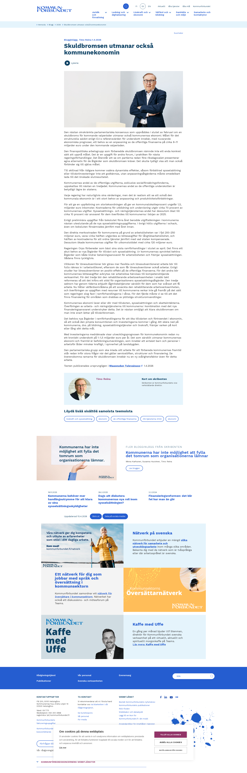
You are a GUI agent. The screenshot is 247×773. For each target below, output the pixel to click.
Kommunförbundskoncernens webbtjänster (68, 762)
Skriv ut (95, 516)
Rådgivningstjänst (46, 675)
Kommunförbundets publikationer (134, 705)
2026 (58, 25)
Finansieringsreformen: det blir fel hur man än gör (170, 497)
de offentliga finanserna (124, 419)
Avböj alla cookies (171, 742)
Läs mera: (149, 644)
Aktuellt (161, 6)
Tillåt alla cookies (170, 735)
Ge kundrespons (85, 713)
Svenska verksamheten (90, 681)
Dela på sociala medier (115, 516)
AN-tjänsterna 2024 (152, 419)
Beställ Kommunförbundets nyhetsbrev (137, 702)
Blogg (51, 25)
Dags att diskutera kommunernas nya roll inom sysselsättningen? (117, 499)
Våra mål (186, 6)
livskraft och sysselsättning (79, 419)
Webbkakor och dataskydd (131, 712)
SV (143, 6)
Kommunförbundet (201, 6)
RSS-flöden (124, 709)
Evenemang (125, 675)
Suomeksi (178, 33)
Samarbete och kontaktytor (202, 13)
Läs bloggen (134, 468)
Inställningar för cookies (170, 750)
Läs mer (62, 748)
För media (82, 720)
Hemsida (42, 25)
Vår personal (84, 675)
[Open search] (126, 6)
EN (149, 6)
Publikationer (44, 681)
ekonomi (103, 419)
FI (136, 6)
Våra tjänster (174, 6)
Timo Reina (103, 378)
